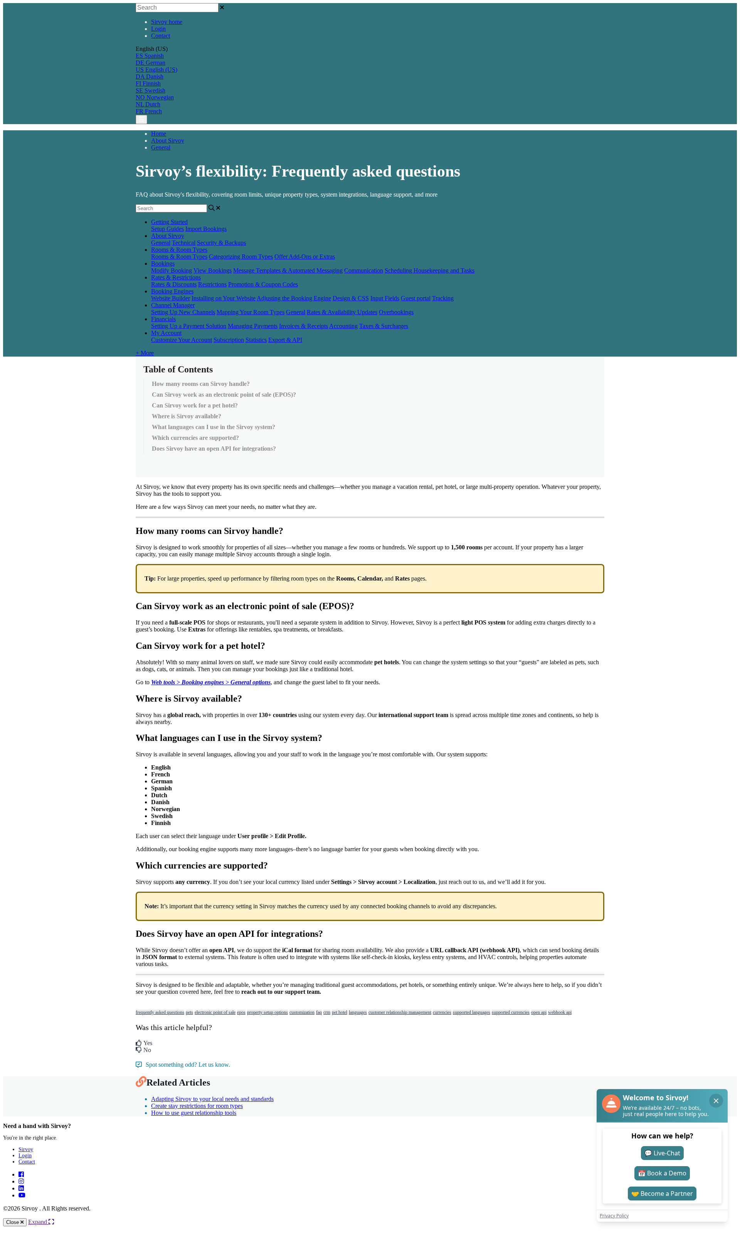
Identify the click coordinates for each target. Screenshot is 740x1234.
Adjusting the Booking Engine (294, 298)
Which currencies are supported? (195, 437)
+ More (145, 353)
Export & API (285, 340)
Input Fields (384, 298)
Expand (38, 1222)
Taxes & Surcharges (383, 326)
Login (158, 28)
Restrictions (212, 284)
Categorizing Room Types (241, 256)
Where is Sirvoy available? (186, 416)
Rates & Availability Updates (342, 312)
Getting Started (169, 222)
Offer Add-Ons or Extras (304, 256)
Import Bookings (206, 229)
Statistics (256, 340)
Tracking (443, 298)
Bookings (163, 263)
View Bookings (212, 270)
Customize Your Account (181, 340)
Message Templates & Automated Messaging (288, 270)
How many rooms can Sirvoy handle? (201, 383)
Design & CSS (351, 298)
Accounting (343, 326)
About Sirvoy (167, 140)
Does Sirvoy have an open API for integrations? (214, 448)
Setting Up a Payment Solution (188, 326)
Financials (163, 319)
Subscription (229, 340)
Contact (160, 35)
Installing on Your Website (224, 298)
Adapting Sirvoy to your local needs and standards (212, 1099)
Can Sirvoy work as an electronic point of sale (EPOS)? (224, 394)
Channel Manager (173, 305)
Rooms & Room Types (179, 249)
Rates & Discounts (174, 284)
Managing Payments (253, 326)
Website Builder (170, 298)
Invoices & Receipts (303, 326)
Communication (363, 270)
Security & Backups (221, 242)
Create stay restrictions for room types (197, 1106)
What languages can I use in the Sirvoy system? (213, 427)
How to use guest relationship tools (193, 1112)
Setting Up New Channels (183, 312)
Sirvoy (25, 1149)
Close (13, 1222)
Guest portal (416, 298)
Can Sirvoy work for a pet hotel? (195, 405)
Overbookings (396, 312)
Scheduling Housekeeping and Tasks (429, 270)
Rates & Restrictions (176, 277)
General (160, 147)
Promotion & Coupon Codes (263, 284)
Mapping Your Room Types (250, 312)
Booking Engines (172, 291)
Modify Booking (171, 270)
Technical (183, 242)
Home (158, 133)
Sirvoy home (166, 22)
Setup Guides (167, 229)
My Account (166, 333)
